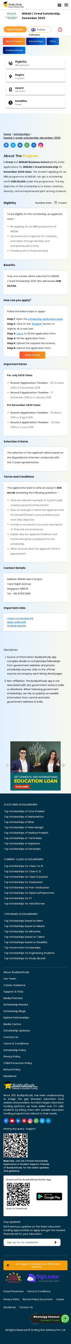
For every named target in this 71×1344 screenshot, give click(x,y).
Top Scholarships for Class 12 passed (26, 877)
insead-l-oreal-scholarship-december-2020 (32, 138)
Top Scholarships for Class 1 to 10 (23, 866)
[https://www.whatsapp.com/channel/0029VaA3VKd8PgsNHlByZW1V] (36, 1120)
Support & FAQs (13, 991)
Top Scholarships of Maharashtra (24, 816)
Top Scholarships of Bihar (19, 822)
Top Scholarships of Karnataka (22, 849)
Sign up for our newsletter (24, 1242)
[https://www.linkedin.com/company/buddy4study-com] (18, 1121)
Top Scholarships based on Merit (23, 920)
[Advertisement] (27, 119)
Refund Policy (12, 1069)
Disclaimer (10, 1076)
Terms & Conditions (16, 1043)
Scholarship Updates (16, 1030)
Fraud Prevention (13, 1291)
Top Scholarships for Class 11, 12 (22, 871)
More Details (15, 29)
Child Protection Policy (17, 1063)
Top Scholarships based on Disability (25, 942)
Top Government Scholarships (22, 947)
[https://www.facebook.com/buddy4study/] (6, 1121)
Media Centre (12, 1024)
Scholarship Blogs (14, 1011)
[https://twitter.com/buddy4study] (42, 1121)
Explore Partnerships (16, 1017)
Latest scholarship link (20, 618)
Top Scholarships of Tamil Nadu (23, 838)
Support (31, 1128)
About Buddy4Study (16, 972)
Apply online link (16, 622)
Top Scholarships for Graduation (23, 882)
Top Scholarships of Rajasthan (22, 843)
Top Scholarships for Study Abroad (24, 958)
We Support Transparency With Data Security (36, 1265)
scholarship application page (45, 319)
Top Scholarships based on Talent (24, 937)
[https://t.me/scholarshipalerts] (48, 1121)
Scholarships (36, 41)
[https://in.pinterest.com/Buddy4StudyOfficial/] (24, 1121)
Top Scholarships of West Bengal (23, 827)
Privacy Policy (11, 1056)
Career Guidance (14, 985)
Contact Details (14, 50)
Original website (16, 625)
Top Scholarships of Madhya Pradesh (26, 833)
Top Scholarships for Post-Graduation (26, 887)
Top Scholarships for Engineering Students (29, 953)
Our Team (9, 978)
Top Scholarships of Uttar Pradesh (24, 811)
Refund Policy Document (38, 1299)
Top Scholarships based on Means (24, 926)
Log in (20, 333)
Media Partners (13, 998)
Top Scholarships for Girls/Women (24, 903)
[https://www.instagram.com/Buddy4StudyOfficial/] (30, 1120)
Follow (41, 29)
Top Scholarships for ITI (18, 898)
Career (60, 1299)
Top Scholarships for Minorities (22, 931)
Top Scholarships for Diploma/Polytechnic (29, 893)
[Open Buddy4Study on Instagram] (40, 145)
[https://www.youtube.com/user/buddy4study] (12, 1120)
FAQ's (53, 41)
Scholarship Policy (14, 1050)
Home (7, 134)
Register (37, 324)
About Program (14, 41)
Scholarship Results (15, 1004)
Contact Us (10, 1037)
